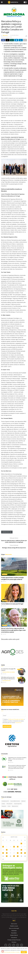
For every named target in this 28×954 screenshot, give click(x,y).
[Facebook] (6, 945)
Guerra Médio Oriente (15, 801)
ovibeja (3, 803)
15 (21, 850)
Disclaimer (14, 942)
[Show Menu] (2, 2)
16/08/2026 (4, 673)
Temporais (4, 806)
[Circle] (14, 945)
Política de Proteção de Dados (16, 719)
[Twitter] (10, 945)
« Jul (3, 837)
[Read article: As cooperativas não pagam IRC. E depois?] (22, 671)
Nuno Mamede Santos (7, 680)
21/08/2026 (4, 605)
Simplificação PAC (17, 803)
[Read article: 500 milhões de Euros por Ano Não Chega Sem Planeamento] (22, 680)
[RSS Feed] (22, 945)
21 (17, 853)
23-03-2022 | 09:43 (14, 35)
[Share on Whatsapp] (12, 40)
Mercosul (23, 801)
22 (21, 853)
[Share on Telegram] (16, 40)
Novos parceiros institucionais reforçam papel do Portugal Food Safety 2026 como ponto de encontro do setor (17, 767)
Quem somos (14, 923)
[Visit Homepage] (13, 2)
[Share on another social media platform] (25, 40)
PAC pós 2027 (9, 803)
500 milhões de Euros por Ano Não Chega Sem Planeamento (8, 678)
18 (6, 853)
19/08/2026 (11, 770)
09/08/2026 (4, 682)
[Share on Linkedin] (21, 40)
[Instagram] (18, 945)
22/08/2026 (4, 581)
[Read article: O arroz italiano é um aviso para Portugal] (14, 593)
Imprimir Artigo (6, 532)
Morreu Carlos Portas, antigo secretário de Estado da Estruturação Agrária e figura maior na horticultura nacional (13, 630)
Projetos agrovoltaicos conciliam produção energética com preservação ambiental (12, 578)
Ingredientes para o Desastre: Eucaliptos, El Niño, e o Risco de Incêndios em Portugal (17, 759)
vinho (9, 806)
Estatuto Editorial (14, 935)
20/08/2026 (11, 762)
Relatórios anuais (14, 926)
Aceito (23, 952)
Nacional (4, 574)
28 (17, 856)
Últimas (19, 669)
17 (3, 853)
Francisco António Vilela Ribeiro (9, 672)
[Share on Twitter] (8, 40)
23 (25, 853)
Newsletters (14, 933)
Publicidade (14, 930)
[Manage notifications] (2, 951)
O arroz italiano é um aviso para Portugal (12, 604)
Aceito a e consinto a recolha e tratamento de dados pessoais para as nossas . (14, 720)
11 (6, 850)
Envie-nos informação (14, 928)
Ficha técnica (14, 937)
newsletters (18, 722)
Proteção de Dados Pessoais (14, 940)
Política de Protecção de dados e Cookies (10, 952)
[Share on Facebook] (3, 40)
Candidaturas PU (5, 801)
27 (14, 856)
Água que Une (15, 806)
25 (6, 856)
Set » (25, 837)
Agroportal (5, 35)
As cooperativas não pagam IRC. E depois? (8, 669)
